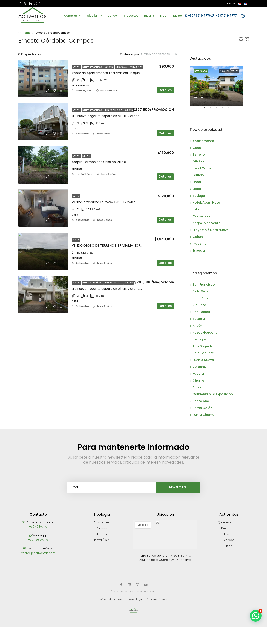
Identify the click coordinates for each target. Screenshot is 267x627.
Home (26, 33)
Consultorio (202, 216)
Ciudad (109, 67)
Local (197, 189)
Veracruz (200, 366)
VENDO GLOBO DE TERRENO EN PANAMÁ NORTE (108, 245)
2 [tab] (212, 109)
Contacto (229, 3)
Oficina (198, 161)
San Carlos (201, 312)
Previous (195, 86)
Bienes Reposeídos (92, 67)
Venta (76, 67)
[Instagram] (137, 584)
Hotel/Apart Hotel (207, 202)
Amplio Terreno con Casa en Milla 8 (99, 162)
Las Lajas (200, 339)
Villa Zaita (136, 67)
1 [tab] (207, 109)
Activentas (82, 133)
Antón (197, 387)
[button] (256, 616)
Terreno (199, 154)
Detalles (165, 90)
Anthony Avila (84, 90)
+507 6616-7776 (199, 16)
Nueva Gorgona (205, 332)
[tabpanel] (216, 86)
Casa (197, 147)
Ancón (198, 325)
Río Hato (199, 305)
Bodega (199, 195)
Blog (163, 16)
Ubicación (122, 67)
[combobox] (158, 54)
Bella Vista (201, 291)
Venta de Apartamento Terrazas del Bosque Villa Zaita (113, 73)
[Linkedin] (129, 584)
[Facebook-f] (121, 584)
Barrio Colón (202, 408)
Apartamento (203, 141)
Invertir (149, 16)
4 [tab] (224, 109)
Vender (113, 16)
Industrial (200, 243)
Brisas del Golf (114, 110)
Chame (198, 380)
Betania (199, 319)
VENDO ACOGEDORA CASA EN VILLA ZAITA (104, 202)
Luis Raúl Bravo (84, 174)
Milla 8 (86, 156)
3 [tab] (218, 109)
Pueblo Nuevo (203, 360)
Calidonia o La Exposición (213, 394)
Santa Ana (201, 401)
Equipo (177, 16)
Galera (198, 237)
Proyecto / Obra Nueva (211, 230)
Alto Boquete (203, 346)
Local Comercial (205, 168)
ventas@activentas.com (38, 553)
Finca (197, 182)
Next (237, 86)
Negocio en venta (206, 223)
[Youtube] (146, 584)
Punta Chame (203, 414)
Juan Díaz (200, 298)
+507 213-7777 (226, 16)
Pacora (198, 373)
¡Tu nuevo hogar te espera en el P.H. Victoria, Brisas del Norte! (119, 116)
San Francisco (204, 284)
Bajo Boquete (203, 353)
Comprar (70, 16)
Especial (199, 250)
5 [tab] (230, 109)
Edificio (198, 175)
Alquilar (92, 16)
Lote (196, 209)
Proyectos (131, 16)
